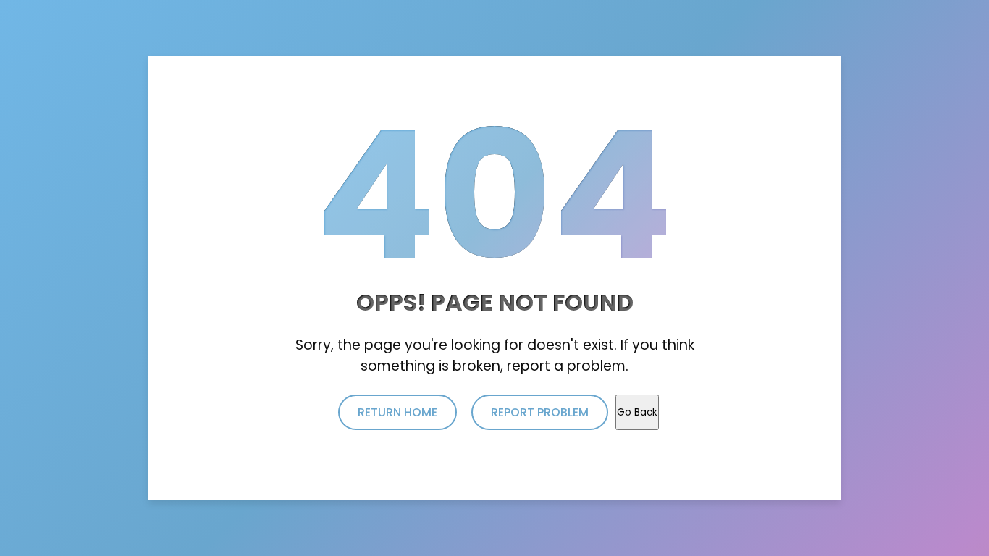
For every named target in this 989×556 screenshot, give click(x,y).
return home (397, 412)
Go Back (637, 412)
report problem (540, 412)
